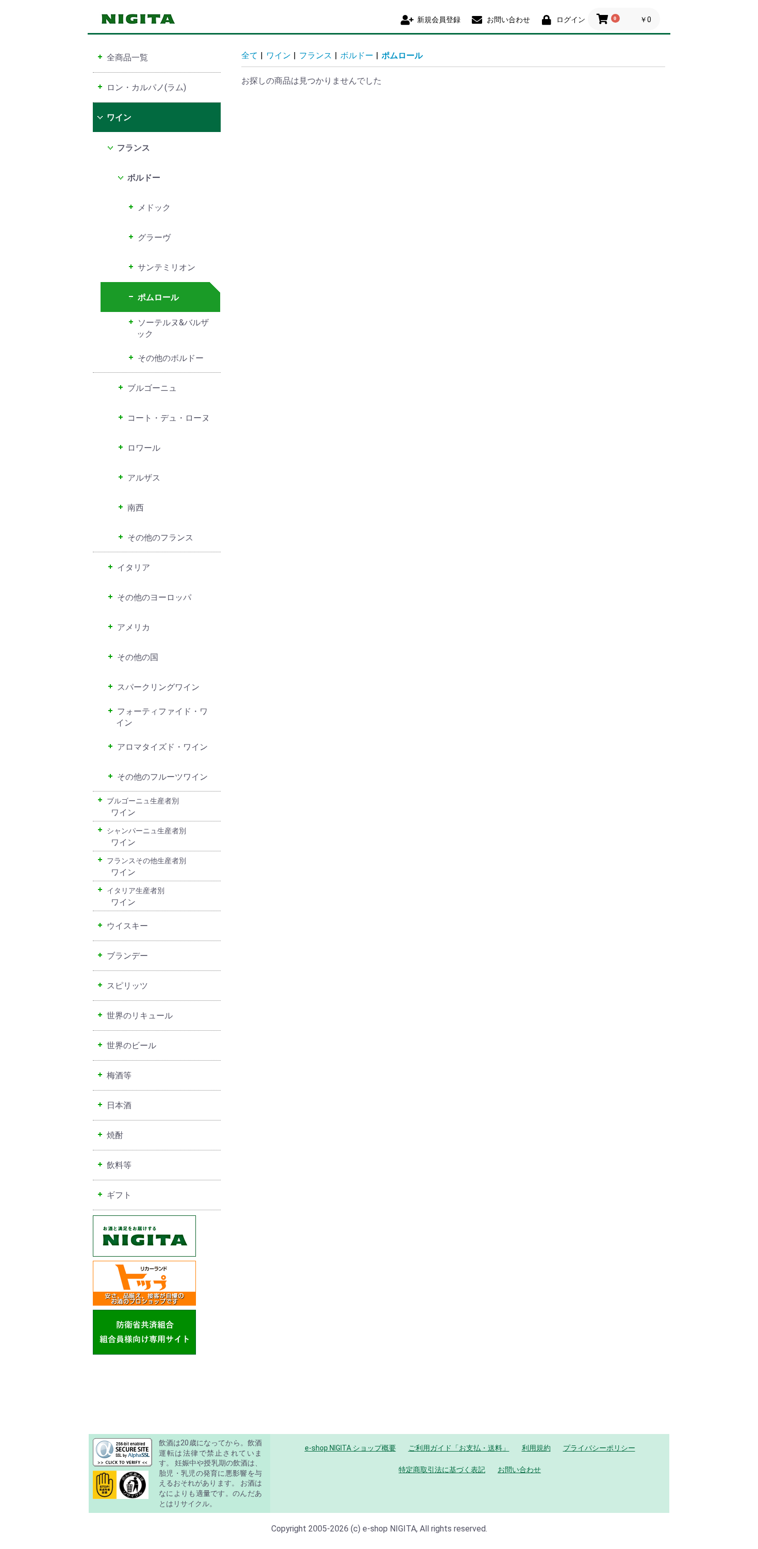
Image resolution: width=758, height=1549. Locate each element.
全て (249, 55)
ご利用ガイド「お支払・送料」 (458, 1448)
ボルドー (356, 55)
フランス (315, 55)
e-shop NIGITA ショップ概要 (350, 1448)
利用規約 (536, 1448)
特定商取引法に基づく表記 (442, 1469)
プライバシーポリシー (599, 1448)
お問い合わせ (519, 1469)
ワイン (278, 55)
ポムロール (402, 55)
